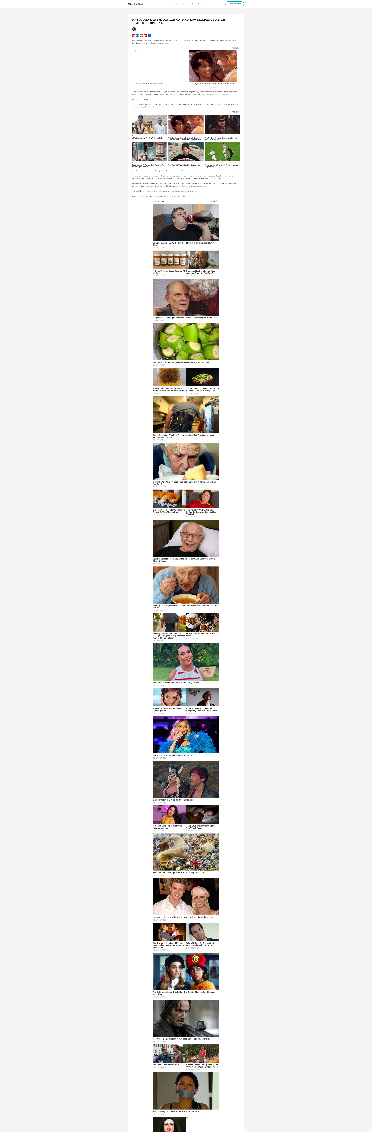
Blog (193, 4)
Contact (201, 4)
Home (170, 4)
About (177, 4)
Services (186, 4)
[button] (234, 3)
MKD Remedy (135, 3)
